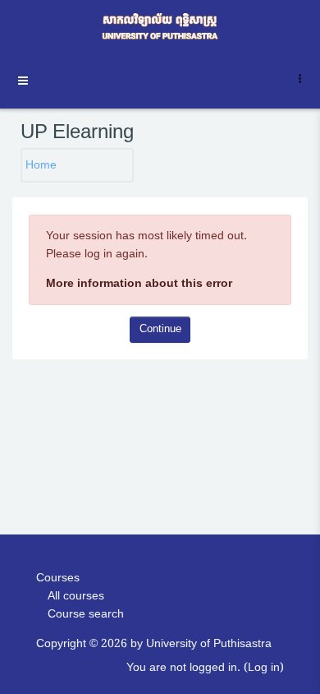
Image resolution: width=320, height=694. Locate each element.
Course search (86, 614)
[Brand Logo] (160, 27)
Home (41, 165)
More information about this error (139, 283)
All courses (76, 595)
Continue (160, 329)
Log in (264, 667)
